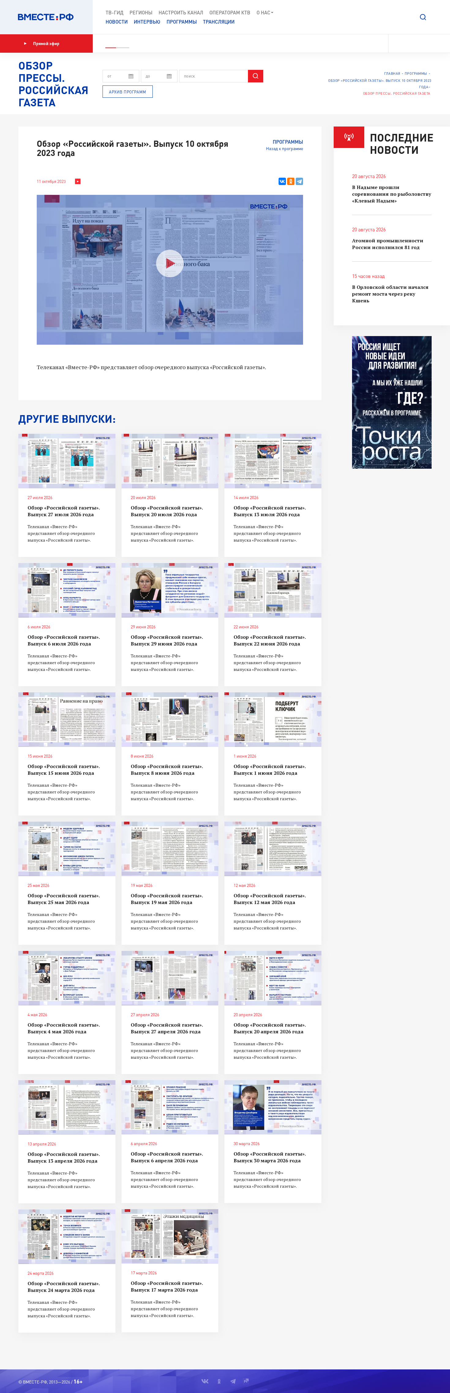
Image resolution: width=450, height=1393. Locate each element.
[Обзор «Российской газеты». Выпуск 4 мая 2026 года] (66, 978)
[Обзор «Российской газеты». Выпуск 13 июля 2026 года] (272, 461)
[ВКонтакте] (282, 181)
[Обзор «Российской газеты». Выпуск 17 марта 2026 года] (170, 1236)
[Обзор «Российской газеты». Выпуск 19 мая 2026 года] (170, 849)
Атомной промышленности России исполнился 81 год (387, 244)
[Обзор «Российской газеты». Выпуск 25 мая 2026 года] (66, 849)
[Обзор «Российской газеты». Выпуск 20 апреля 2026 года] (272, 978)
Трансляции (218, 22)
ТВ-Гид (114, 12)
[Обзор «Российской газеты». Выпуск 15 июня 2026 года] (66, 719)
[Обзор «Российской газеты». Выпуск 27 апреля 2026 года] (170, 978)
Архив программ (127, 91)
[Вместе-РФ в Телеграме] (419, 43)
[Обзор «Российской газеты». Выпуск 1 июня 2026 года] (272, 719)
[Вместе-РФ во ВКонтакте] (397, 43)
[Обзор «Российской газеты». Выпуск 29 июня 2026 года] (170, 590)
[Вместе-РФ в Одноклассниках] (408, 43)
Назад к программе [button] (284, 148)
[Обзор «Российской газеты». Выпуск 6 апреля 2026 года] (170, 1107)
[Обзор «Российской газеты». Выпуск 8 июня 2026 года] (170, 719)
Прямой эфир (46, 43)
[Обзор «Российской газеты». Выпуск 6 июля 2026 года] (66, 590)
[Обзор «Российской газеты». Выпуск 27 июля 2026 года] (66, 461)
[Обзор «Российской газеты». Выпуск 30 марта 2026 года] (272, 1107)
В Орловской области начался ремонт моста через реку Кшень (390, 294)
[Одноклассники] (290, 181)
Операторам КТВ (229, 12)
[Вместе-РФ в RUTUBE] (429, 43)
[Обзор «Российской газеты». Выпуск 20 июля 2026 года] (170, 461)
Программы (182, 22)
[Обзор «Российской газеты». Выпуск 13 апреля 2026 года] (66, 1107)
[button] (423, 17)
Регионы (140, 12)
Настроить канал (181, 12)
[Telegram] (299, 181)
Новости (117, 22)
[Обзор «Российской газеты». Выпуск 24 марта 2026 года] (66, 1236)
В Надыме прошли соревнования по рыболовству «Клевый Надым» (391, 194)
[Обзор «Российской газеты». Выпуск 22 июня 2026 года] (272, 590)
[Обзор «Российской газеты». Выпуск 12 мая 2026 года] (272, 849)
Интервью (147, 22)
